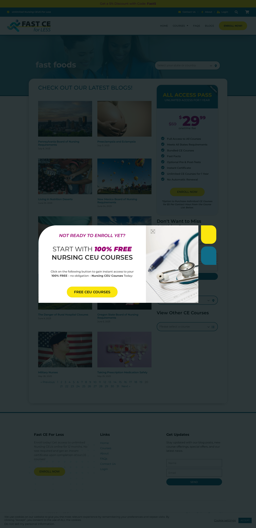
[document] (128, 264)
